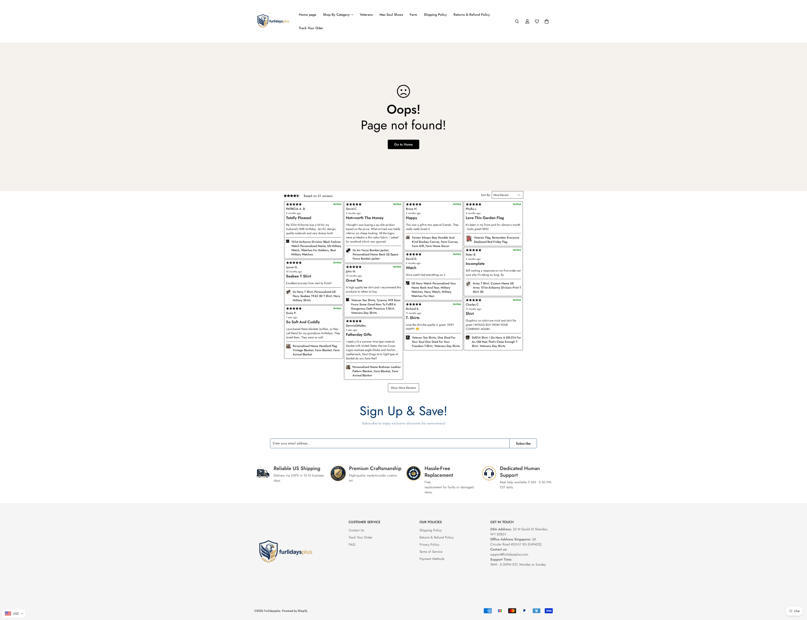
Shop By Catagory (336, 14)
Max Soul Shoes (391, 14)
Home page (307, 14)
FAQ (352, 544)
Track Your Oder (311, 28)
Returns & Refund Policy (472, 14)
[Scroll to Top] (799, 597)
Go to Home (403, 144)
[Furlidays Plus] (273, 21)
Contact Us (356, 530)
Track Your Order (360, 537)
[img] (373, 321)
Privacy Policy (429, 544)
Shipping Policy (435, 14)
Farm (413, 14)
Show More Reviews (403, 388)
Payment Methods (431, 558)
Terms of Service (430, 551)
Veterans (366, 14)
